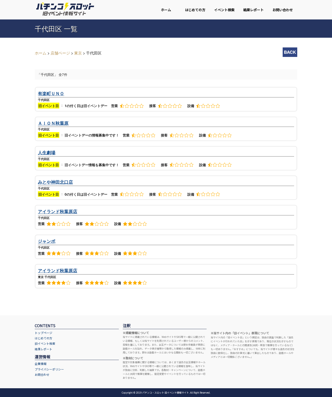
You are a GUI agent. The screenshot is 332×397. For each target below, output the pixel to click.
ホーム (166, 9)
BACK (290, 52)
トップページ (43, 333)
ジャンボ (46, 241)
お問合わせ (42, 374)
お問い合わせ (282, 9)
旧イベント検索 (45, 343)
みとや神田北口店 (55, 182)
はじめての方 (195, 9)
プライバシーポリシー (49, 369)
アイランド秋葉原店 (57, 211)
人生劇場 (46, 152)
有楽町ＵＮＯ (51, 93)
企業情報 (40, 363)
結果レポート (253, 9)
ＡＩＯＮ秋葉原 (53, 123)
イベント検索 (224, 9)
